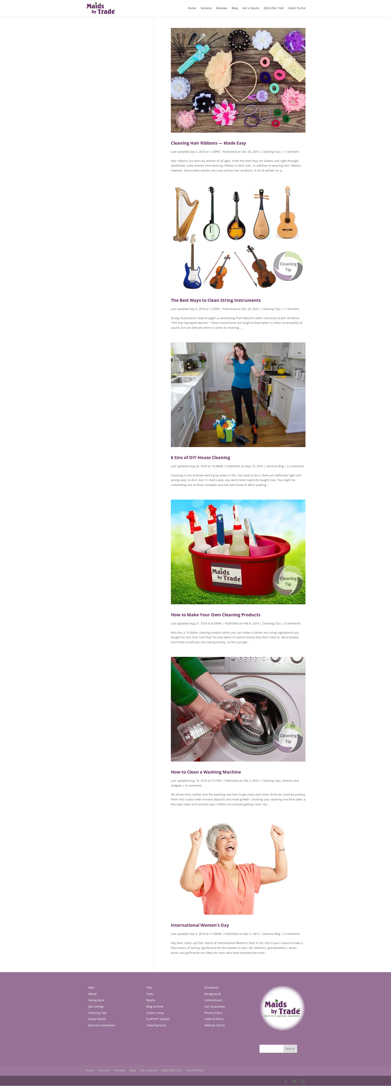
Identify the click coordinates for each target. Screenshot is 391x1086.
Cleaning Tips (271, 152)
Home (192, 8)
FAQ (149, 987)
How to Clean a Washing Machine (206, 772)
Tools (150, 994)
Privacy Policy (213, 1013)
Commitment (213, 1000)
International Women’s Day (200, 925)
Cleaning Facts (156, 1025)
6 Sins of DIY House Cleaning (200, 457)
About (92, 994)
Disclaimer (211, 987)
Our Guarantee (214, 1006)
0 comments (295, 466)
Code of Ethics (214, 1019)
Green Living (155, 1013)
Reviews (221, 8)
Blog (235, 8)
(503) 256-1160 (273, 8)
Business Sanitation (101, 1025)
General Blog (275, 466)
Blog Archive (154, 1006)
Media (150, 1000)
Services (206, 8)
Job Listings (96, 1006)
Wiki (91, 987)
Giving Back (96, 1000)
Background (212, 994)
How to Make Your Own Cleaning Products (215, 615)
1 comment (291, 152)
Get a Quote (250, 8)
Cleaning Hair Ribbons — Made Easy (208, 143)
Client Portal (296, 8)
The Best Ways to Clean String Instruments (216, 300)
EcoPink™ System (158, 1019)
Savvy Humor (97, 1019)
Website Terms (214, 1025)
